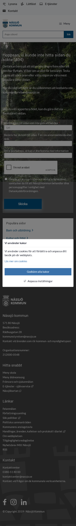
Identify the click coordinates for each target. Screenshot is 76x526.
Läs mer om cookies (16, 261)
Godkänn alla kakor (38, 271)
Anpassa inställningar (40, 281)
